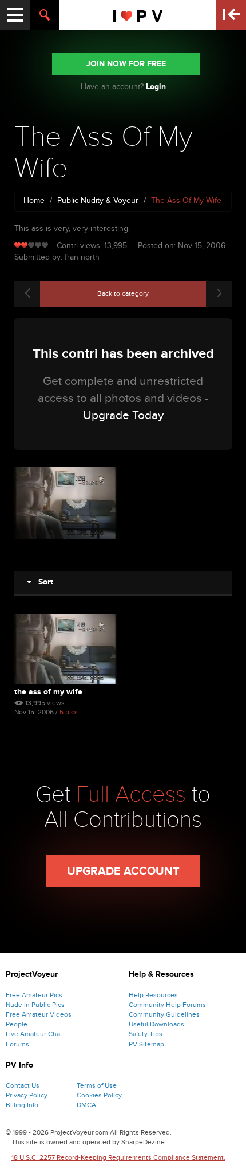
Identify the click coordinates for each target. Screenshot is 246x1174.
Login (156, 86)
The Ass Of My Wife (48, 691)
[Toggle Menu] (15, 15)
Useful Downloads (156, 1024)
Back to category (123, 293)
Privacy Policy (26, 1095)
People (16, 1024)
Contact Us (22, 1085)
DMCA (86, 1105)
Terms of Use (97, 1085)
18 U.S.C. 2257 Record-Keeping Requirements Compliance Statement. (118, 1157)
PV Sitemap (146, 1044)
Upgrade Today (123, 415)
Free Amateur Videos (39, 1014)
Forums (17, 1044)
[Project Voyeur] (138, 15)
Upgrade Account (123, 871)
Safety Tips (145, 1034)
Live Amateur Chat (34, 1034)
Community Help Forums (167, 1005)
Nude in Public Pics (35, 1005)
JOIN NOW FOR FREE (126, 64)
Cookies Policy (99, 1095)
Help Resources (153, 995)
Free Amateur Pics (34, 995)
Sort (42, 582)
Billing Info (22, 1105)
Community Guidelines (164, 1014)
